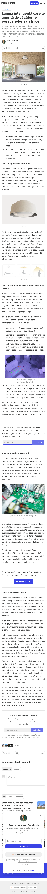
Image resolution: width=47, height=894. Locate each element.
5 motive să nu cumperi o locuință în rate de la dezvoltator (17, 804)
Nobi (25, 84)
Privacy (23, 884)
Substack (14, 891)
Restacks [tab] (16, 769)
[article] (23, 809)
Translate (6, 9)
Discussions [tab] (18, 797)
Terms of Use (34, 860)
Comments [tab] (7, 769)
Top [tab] (4, 797)
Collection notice (36, 884)
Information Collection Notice (27, 862)
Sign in (42, 3)
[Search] (43, 796)
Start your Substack (19, 887)
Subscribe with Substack (25, 854)
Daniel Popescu (12, 41)
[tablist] (11, 769)
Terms (28, 884)
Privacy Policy (23, 864)
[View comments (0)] (11, 48)
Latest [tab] (10, 797)
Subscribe (34, 3)
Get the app (32, 887)
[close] (40, 815)
